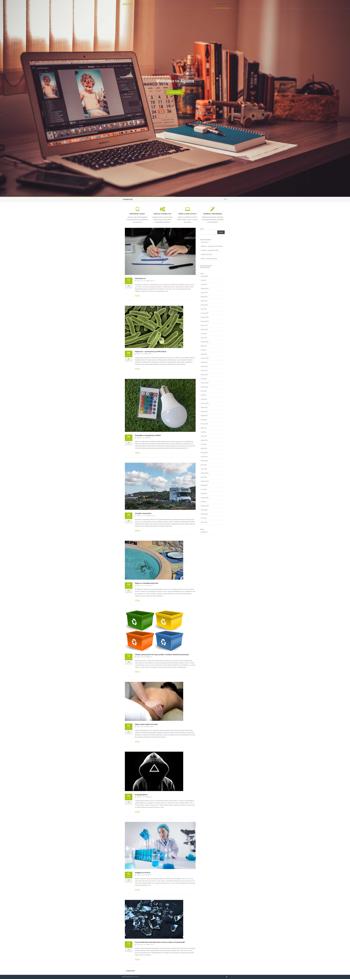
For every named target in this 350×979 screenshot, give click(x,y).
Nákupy (149, 437)
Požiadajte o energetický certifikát (148, 435)
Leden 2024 (204, 338)
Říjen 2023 (204, 346)
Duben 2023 (204, 370)
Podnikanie (149, 353)
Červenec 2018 (205, 506)
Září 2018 (203, 502)
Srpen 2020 (204, 448)
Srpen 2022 (204, 399)
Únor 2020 (203, 465)
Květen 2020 (204, 456)
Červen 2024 (204, 325)
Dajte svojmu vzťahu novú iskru (146, 724)
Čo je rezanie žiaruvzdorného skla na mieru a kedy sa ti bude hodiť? (160, 942)
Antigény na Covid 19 (142, 872)
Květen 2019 (204, 485)
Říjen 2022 (204, 391)
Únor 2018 (203, 518)
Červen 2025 (204, 292)
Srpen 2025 (204, 284)
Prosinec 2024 (204, 313)
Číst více (137, 295)
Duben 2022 (204, 411)
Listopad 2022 (204, 387)
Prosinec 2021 (204, 424)
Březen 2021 (204, 440)
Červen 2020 (204, 452)
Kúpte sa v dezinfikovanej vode (146, 583)
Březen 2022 (204, 415)
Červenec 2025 (205, 288)
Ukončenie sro (140, 278)
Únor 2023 (203, 379)
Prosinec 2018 (204, 497)
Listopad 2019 (204, 473)
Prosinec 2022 (204, 383)
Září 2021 (203, 432)
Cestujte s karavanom (143, 513)
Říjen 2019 (204, 477)
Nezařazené (204, 532)
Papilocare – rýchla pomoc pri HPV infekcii (150, 351)
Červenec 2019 (205, 481)
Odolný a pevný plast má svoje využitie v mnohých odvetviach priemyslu (162, 654)
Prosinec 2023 (204, 342)
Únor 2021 (203, 444)
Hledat (201, 229)
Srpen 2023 (204, 354)
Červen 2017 (204, 522)
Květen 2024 (204, 329)
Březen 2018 (204, 514)
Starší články (130, 971)
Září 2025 (203, 280)
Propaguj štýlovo (141, 794)
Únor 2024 (203, 333)
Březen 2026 (204, 276)
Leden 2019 (204, 493)
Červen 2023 (204, 362)
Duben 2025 (204, 301)
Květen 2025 (204, 297)
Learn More (175, 92)
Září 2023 (203, 350)
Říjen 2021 (204, 428)
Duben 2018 (204, 510)
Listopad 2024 (204, 317)
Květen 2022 (204, 407)
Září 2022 (203, 395)
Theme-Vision (135, 976)
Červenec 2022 (205, 403)
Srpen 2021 (204, 436)
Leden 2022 (204, 420)
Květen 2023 (204, 366)
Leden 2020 (204, 469)
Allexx (128, 4)
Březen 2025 (204, 305)
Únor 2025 (203, 309)
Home (225, 199)
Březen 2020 (204, 461)
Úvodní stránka (222, 4)
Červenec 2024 (205, 321)
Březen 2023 (204, 374)
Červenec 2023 (205, 358)
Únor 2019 (203, 489)
